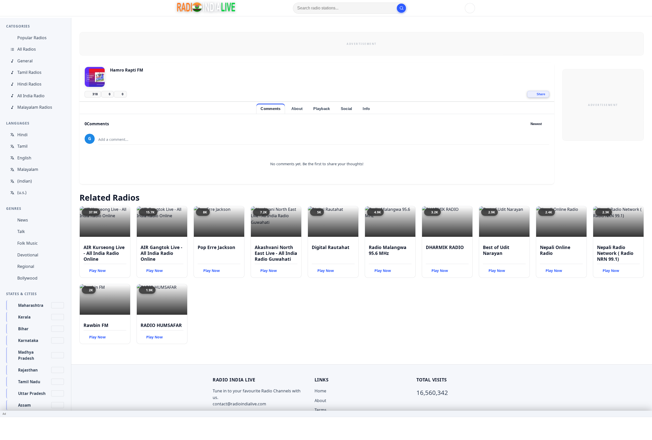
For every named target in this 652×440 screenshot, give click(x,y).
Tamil (22, 146)
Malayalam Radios (34, 107)
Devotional (27, 255)
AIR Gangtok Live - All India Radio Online (161, 253)
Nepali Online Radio (555, 250)
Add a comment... (113, 139)
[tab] (270, 108)
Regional (25, 266)
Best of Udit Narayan (496, 250)
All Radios (26, 49)
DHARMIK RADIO (445, 247)
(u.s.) (21, 192)
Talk (21, 231)
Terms (321, 410)
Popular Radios (32, 37)
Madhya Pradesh (26, 355)
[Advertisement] (361, 43)
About (320, 400)
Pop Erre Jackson (216, 247)
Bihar (23, 328)
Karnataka (28, 340)
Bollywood (27, 278)
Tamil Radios (29, 72)
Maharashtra (30, 305)
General (25, 61)
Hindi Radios (29, 84)
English (24, 158)
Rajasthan (28, 370)
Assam (24, 405)
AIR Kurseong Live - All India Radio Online (104, 253)
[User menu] (470, 8)
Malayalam (27, 169)
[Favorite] (124, 212)
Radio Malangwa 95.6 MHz (387, 250)
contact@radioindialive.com (239, 404)
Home (320, 391)
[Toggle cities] (57, 305)
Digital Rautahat (330, 247)
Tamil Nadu (29, 381)
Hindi (22, 135)
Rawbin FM (96, 325)
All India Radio (31, 96)
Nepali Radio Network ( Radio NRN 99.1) (615, 253)
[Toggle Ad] (646, 413)
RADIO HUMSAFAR (161, 325)
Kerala (24, 317)
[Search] (401, 8)
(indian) (24, 181)
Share (541, 94)
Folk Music (27, 243)
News (22, 220)
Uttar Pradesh (32, 393)
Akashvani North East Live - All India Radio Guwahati (276, 253)
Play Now (97, 270)
